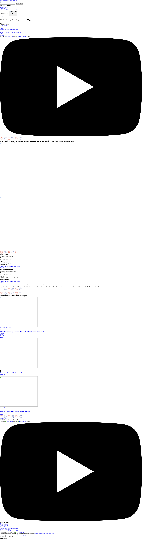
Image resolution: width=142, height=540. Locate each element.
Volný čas (2, 374)
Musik (1, 337)
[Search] (13, 13)
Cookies (2, 35)
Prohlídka (2, 267)
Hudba (1, 334)
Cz (0, 16)
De (2, 16)
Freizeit (1, 375)
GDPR (1, 33)
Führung (2, 282)
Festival (2, 333)
